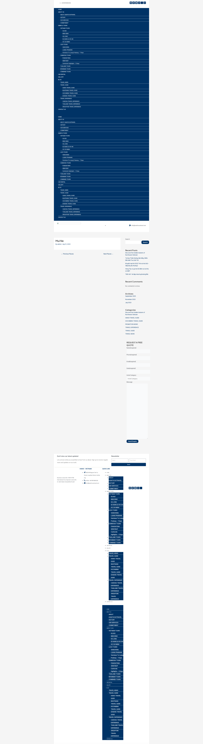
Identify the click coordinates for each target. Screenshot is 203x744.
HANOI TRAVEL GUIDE (68, 87)
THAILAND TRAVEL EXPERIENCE (71, 104)
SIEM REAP (65, 61)
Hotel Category (131, 375)
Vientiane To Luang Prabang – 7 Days (73, 52)
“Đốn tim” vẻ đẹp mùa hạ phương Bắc (136, 274)
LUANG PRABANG (67, 50)
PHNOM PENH (66, 58)
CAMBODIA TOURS (65, 55)
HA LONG (65, 36)
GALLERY (61, 77)
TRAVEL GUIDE (64, 85)
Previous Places (67, 254)
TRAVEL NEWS (64, 82)
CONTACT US (62, 109)
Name (131, 348)
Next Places (108, 254)
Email (131, 361)
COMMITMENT (64, 23)
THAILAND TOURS (65, 66)
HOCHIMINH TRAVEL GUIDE (70, 93)
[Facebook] (131, 3)
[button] (101, 114)
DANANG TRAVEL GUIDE (69, 96)
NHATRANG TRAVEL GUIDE (69, 90)
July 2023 (128, 302)
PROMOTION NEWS (131, 324)
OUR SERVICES (64, 20)
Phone (132, 355)
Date (131, 368)
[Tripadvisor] (142, 3)
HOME (60, 9)
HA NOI (64, 31)
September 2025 (130, 296)
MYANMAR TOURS (65, 69)
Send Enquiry (132, 441)
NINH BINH (65, 33)
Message (129, 382)
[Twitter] (133, 3)
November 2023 (130, 299)
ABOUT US (61, 12)
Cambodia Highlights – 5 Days (70, 63)
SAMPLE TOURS (62, 25)
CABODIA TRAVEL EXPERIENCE (70, 101)
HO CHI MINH (66, 42)
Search (127, 239)
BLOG (59, 79)
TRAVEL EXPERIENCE (66, 98)
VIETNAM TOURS (65, 28)
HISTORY (62, 17)
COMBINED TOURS (65, 71)
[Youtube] (136, 3)
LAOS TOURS (64, 44)
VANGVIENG (65, 47)
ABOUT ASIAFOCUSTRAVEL (67, 14)
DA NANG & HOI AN (67, 39)
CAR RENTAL (61, 74)
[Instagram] (145, 3)
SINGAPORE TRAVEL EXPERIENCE (71, 106)
